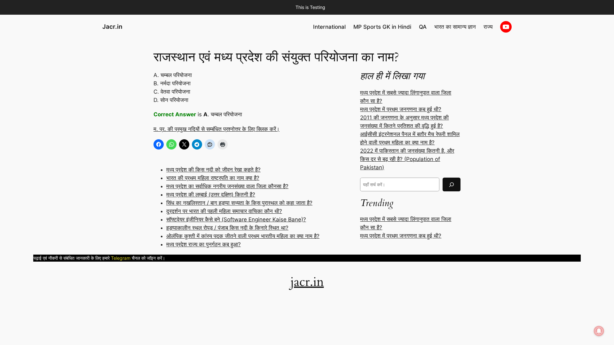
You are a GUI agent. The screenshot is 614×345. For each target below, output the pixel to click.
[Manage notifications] (599, 331)
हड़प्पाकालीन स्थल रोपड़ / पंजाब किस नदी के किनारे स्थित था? (227, 228)
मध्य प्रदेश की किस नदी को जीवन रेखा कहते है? (213, 169)
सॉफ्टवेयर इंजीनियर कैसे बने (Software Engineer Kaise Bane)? (236, 219)
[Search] (451, 184)
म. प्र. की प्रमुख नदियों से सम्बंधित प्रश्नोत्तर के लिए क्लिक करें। (216, 129)
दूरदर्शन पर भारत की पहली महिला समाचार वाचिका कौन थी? (224, 211)
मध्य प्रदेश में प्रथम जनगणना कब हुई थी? (400, 109)
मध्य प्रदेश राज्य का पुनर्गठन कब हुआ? (203, 244)
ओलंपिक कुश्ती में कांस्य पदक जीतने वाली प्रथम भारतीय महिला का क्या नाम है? (242, 236)
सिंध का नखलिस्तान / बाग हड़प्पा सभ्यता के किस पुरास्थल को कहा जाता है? (239, 203)
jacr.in (307, 282)
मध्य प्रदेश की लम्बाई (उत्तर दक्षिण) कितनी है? (210, 194)
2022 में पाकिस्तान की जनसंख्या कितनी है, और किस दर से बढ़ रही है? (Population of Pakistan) (407, 159)
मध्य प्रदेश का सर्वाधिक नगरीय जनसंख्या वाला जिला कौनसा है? (227, 186)
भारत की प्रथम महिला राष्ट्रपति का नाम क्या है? (212, 178)
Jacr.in (112, 26)
